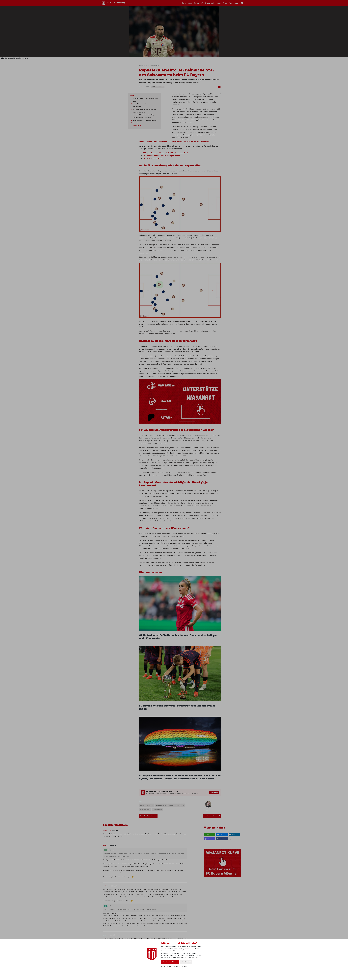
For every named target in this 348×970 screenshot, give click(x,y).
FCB (183, 805)
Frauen (190, 3)
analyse (142, 805)
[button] (209, 834)
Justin (141, 87)
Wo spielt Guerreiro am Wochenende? (145, 120)
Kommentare (137, 125)
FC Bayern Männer (153, 65)
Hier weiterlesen (138, 123)
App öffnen (214, 792)
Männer (183, 3)
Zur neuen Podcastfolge (152, 158)
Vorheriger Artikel (148, 815)
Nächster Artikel (208, 815)
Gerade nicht (186, 962)
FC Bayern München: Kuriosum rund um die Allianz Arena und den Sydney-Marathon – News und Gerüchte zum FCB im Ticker (180, 777)
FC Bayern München (174, 805)
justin (104, 935)
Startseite (142, 65)
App (230, 3)
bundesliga (150, 805)
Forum (225, 3)
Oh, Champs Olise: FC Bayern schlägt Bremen (161, 156)
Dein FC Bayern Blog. (116, 3)
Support (236, 3)
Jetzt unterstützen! (170, 962)
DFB (202, 3)
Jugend (196, 3)
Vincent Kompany (157, 809)
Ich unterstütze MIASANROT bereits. (174, 966)
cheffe (105, 886)
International (209, 3)
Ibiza (104, 845)
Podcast (218, 3)
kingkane (105, 830)
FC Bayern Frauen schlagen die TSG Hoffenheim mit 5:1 (165, 153)
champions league (161, 805)
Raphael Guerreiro (145, 809)
